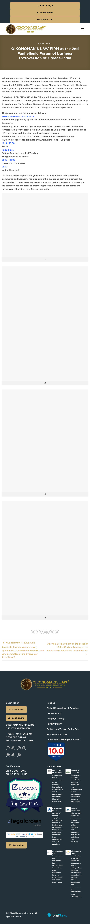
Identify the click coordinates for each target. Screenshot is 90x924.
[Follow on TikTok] (19, 748)
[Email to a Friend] (47, 632)
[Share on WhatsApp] (33, 632)
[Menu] (82, 29)
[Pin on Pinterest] (52, 632)
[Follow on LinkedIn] (13, 755)
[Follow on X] (24, 748)
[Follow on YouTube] (19, 755)
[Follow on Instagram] (13, 748)
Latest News (45, 44)
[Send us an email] (8, 755)
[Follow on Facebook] (8, 748)
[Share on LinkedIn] (57, 632)
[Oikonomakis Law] (26, 29)
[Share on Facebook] (38, 632)
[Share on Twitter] (42, 632)
